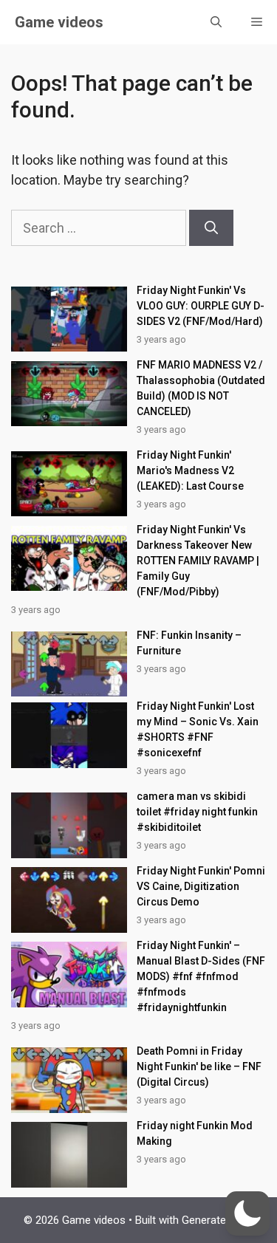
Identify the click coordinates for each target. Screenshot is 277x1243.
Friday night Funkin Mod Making (195, 1133)
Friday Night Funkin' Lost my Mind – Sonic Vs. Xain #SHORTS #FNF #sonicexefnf (198, 729)
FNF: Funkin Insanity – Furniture (189, 643)
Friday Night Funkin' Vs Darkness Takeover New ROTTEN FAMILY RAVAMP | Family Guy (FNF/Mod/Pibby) (198, 560)
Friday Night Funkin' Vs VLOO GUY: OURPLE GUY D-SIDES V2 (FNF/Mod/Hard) (200, 305)
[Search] (211, 228)
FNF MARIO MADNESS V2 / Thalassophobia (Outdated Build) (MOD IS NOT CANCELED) (201, 388)
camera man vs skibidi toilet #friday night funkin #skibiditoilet (197, 811)
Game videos (59, 22)
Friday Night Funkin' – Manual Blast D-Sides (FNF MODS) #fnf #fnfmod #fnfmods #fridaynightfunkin (201, 976)
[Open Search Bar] (216, 22)
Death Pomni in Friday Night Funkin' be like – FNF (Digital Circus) (199, 1066)
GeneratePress (218, 1220)
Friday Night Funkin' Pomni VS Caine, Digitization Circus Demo (201, 886)
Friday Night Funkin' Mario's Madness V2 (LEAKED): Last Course (190, 470)
